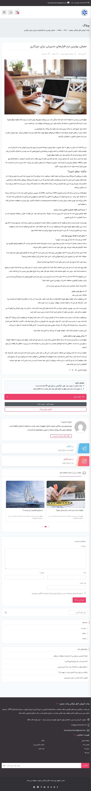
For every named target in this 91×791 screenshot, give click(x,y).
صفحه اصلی (85, 740)
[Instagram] (51, 787)
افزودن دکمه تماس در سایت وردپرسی (75, 678)
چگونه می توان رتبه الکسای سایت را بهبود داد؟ (72, 672)
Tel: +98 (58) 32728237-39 (79, 3)
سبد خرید (41, 748)
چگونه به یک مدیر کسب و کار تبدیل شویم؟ (69, 510)
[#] (34, 787)
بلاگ (42, 740)
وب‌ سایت (83, 583)
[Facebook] (57, 787)
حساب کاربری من (38, 744)
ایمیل (41, 572)
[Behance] (45, 787)
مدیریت (63, 54)
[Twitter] (54, 787)
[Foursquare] (41, 787)
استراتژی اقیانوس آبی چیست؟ (33, 510)
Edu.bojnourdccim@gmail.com (57, 3)
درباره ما (86, 748)
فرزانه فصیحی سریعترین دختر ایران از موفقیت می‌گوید (70, 656)
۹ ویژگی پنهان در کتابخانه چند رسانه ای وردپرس (72, 667)
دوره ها (87, 752)
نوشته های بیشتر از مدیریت (61, 436)
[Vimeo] (48, 787)
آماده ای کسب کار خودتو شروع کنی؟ (76, 661)
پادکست (83, 628)
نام (84, 572)
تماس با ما (86, 744)
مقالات (53, 54)
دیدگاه (83, 546)
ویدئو (84, 638)
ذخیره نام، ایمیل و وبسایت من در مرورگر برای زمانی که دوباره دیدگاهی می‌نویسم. (57, 593)
